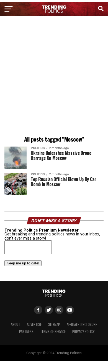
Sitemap (54, 324)
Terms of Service (53, 331)
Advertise (34, 324)
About (15, 324)
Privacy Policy (83, 331)
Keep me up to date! (23, 263)
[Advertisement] (54, 77)
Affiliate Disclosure (82, 324)
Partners (26, 331)
